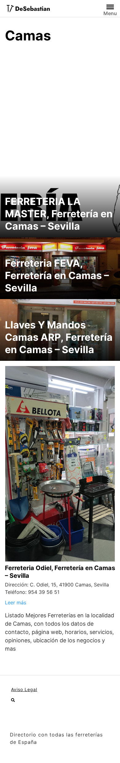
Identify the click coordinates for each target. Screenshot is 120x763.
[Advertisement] (60, 112)
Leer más (15, 602)
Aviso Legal (24, 689)
